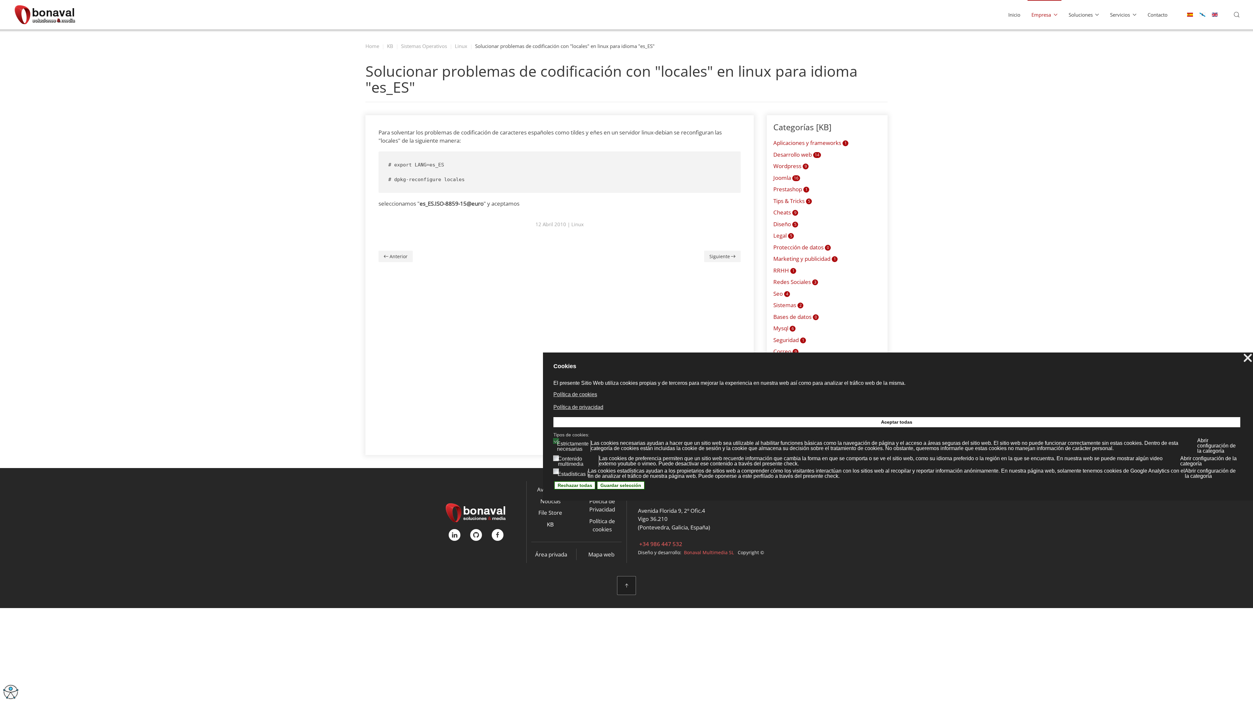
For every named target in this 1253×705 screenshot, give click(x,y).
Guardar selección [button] (620, 485)
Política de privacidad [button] (578, 407)
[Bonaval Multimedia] (476, 512)
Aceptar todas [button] (896, 422)
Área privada (551, 554)
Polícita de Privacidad (602, 505)
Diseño (785, 224)
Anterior (399, 256)
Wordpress (790, 166)
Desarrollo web (796, 154)
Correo (785, 351)
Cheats (785, 212)
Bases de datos (795, 317)
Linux (577, 224)
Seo (780, 293)
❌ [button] (1247, 358)
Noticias (550, 501)
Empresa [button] (1041, 14)
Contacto (1158, 14)
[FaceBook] (497, 535)
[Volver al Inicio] (45, 14)
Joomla (785, 177)
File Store (550, 512)
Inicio (1014, 14)
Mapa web (601, 554)
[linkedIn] (454, 535)
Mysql (783, 328)
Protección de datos (801, 247)
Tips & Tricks (791, 201)
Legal (782, 235)
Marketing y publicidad (804, 258)
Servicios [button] (1120, 14)
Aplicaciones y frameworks (810, 143)
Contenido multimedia (570, 461)
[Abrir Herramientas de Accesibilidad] (11, 692)
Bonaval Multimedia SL (709, 552)
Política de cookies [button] (575, 394)
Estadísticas (572, 474)
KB (550, 524)
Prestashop (790, 189)
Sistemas (787, 305)
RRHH (784, 270)
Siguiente (719, 256)
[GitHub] (476, 535)
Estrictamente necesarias (573, 446)
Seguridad (788, 340)
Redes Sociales (794, 282)
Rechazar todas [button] (575, 485)
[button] (1236, 14)
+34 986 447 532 (660, 544)
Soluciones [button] (1081, 14)
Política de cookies (602, 525)
